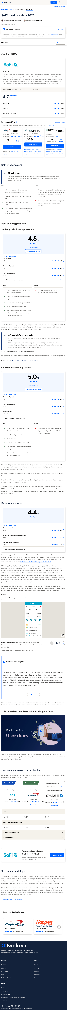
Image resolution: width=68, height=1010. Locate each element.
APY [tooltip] (18, 131)
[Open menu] (63, 2)
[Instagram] (9, 1006)
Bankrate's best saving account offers (25, 361)
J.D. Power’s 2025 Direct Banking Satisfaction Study (35, 562)
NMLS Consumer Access (26, 950)
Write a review (57, 855)
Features (3, 594)
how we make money (52, 36)
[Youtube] (16, 1006)
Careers (36, 971)
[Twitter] (6, 1006)
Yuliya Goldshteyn (36, 20)
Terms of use (4, 1001)
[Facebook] (2, 1006)
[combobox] (54, 787)
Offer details (17, 141)
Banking (3, 968)
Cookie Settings (5, 994)
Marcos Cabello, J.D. (15, 20)
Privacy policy (4, 991)
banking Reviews (6, 9)
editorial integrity (55, 34)
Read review (34, 805)
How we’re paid (38, 965)
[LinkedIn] (12, 1006)
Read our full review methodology (12, 899)
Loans (2, 974)
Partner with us (38, 978)
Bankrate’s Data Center (7, 978)
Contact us (37, 974)
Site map (36, 968)
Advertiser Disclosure (59, 6)
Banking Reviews (18, 912)
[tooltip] (18, 96)
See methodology (33, 247)
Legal (2, 988)
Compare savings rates (33, 251)
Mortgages (4, 965)
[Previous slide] (26, 694)
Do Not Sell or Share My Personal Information (13, 997)
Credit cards (4, 971)
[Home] (7, 2)
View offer (11, 147)
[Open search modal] (60, 2)
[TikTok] (19, 1006)
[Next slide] (40, 694)
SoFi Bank (29, 9)
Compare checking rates (33, 389)
